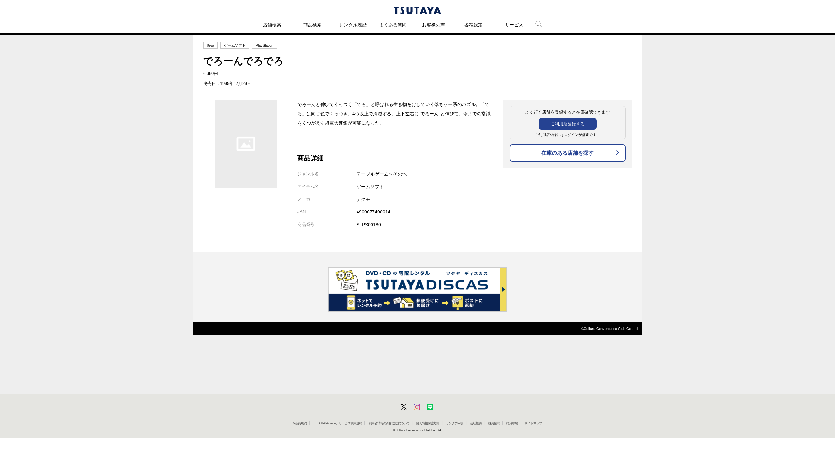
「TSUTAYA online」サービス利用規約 (337, 423)
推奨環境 (512, 423)
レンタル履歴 (353, 24)
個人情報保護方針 (427, 423)
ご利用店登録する (567, 123)
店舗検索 (272, 24)
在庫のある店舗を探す (567, 153)
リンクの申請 (454, 423)
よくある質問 (393, 24)
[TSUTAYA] (417, 10)
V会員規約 (300, 423)
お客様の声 (433, 24)
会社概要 (476, 423)
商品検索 (312, 24)
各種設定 (473, 24)
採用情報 (494, 423)
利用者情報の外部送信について (389, 423)
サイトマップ (533, 423)
